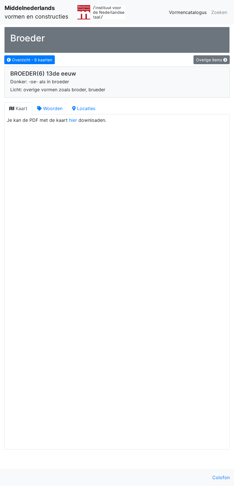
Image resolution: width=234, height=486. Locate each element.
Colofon (221, 477)
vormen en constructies (36, 12)
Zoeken (219, 12)
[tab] (18, 108)
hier (73, 120)
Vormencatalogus (188, 12)
